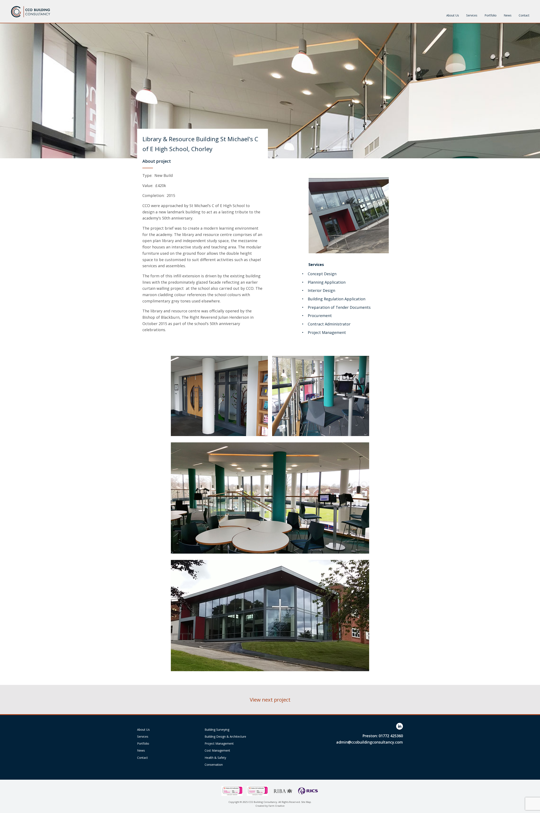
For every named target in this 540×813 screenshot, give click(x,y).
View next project (270, 699)
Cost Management (217, 750)
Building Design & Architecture (225, 736)
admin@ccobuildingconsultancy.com (369, 742)
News (508, 15)
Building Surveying (217, 730)
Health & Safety (215, 758)
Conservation (214, 765)
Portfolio (491, 15)
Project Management (219, 743)
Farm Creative (277, 805)
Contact (524, 15)
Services (471, 15)
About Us (452, 15)
